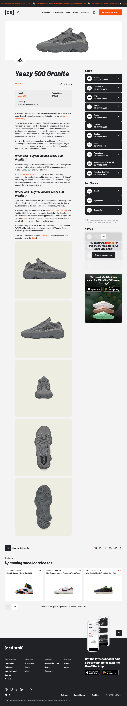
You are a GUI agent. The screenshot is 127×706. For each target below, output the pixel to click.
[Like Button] (70, 83)
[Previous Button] (8, 607)
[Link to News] (18, 12)
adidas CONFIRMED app (58, 210)
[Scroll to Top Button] (119, 633)
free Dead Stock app (29, 174)
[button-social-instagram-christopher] (95, 547)
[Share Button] (60, 83)
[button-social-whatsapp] (110, 547)
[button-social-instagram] (100, 547)
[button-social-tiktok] (115, 547)
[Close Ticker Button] (120, 3)
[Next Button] (15, 607)
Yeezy (25, 218)
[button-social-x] (120, 547)
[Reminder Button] (65, 83)
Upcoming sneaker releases (28, 562)
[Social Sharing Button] (8, 548)
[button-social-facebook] (105, 547)
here (34, 238)
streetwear (45, 235)
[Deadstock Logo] (9, 12)
